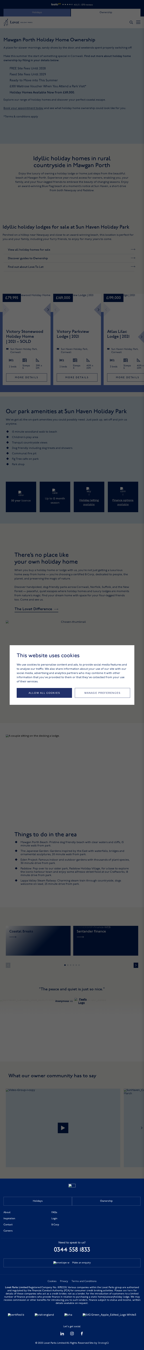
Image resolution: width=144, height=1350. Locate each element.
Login (54, 1218)
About (7, 1212)
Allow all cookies (44, 692)
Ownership (106, 1201)
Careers (8, 1231)
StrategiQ (103, 1343)
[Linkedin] (62, 1334)
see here (128, 1290)
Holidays (38, 1201)
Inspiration (9, 1218)
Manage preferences (102, 692)
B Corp (55, 1224)
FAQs (54, 1212)
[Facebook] (82, 1334)
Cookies (52, 1281)
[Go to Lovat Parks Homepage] (72, 1186)
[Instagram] (72, 1334)
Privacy (64, 1281)
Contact (8, 1224)
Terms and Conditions (84, 1281)
